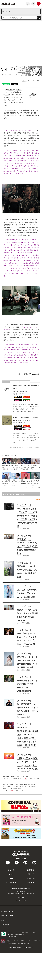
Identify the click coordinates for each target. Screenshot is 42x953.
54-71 (24, 81)
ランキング (30, 878)
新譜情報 (30, 870)
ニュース (11, 870)
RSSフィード (5, 920)
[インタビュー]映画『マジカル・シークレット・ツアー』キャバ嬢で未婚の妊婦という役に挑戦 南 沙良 (27, 660)
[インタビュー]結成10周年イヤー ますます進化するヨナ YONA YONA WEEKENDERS (27, 683)
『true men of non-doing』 (13, 89)
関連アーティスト (14, 382)
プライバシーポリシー (8, 916)
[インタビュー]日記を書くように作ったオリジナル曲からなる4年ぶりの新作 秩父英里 (27, 569)
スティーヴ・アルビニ (15, 335)
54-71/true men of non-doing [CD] (25, 417)
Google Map (21, 897)
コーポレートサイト (21, 900)
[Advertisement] (21, 44)
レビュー (30, 882)
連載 (11, 878)
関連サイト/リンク (25, 382)
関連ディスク (5, 382)
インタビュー (11, 882)
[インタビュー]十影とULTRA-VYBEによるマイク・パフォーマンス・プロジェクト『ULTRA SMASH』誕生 (27, 761)
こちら (25, 779)
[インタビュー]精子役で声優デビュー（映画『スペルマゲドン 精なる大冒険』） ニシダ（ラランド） (27, 707)
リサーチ (30, 874)
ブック (11, 874)
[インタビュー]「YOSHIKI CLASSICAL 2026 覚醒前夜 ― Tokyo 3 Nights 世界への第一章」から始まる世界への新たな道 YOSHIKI (27, 734)
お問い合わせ (5, 924)
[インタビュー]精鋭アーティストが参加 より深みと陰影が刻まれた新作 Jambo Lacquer (27, 613)
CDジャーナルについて (8, 911)
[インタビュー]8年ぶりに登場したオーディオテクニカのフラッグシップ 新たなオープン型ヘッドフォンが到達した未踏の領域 (27, 515)
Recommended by (31, 487)
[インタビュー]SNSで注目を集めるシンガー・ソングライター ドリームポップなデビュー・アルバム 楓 (27, 636)
